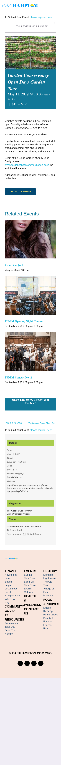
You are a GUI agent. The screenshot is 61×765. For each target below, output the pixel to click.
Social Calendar (14, 477)
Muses (47, 607)
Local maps (11, 588)
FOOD (47, 599)
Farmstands (11, 623)
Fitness (47, 625)
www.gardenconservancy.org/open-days (27, 165)
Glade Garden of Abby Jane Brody (24, 526)
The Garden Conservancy (19, 510)
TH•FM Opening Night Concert (24, 321)
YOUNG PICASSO (14, 423)
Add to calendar (20, 191)
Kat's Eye (48, 611)
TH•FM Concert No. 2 (18, 377)
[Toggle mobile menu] (57, 5)
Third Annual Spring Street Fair (41, 423)
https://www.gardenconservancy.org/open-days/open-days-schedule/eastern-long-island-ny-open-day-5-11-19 (30, 488)
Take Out (10, 626)
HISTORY (50, 571)
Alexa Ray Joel (14, 265)
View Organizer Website (18, 514)
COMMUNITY (14, 606)
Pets (45, 628)
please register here (40, 17)
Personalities (50, 614)
